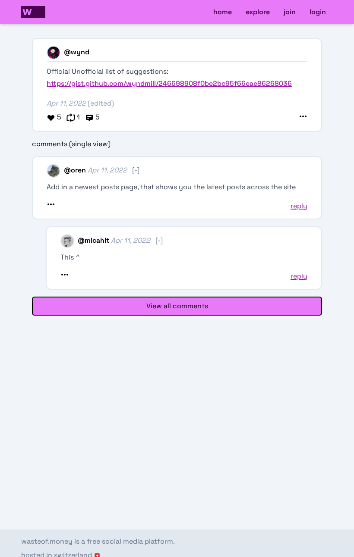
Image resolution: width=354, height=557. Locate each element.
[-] (135, 170)
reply (299, 205)
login (318, 11)
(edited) (101, 103)
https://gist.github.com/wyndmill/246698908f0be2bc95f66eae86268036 (169, 83)
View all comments (177, 305)
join (290, 11)
